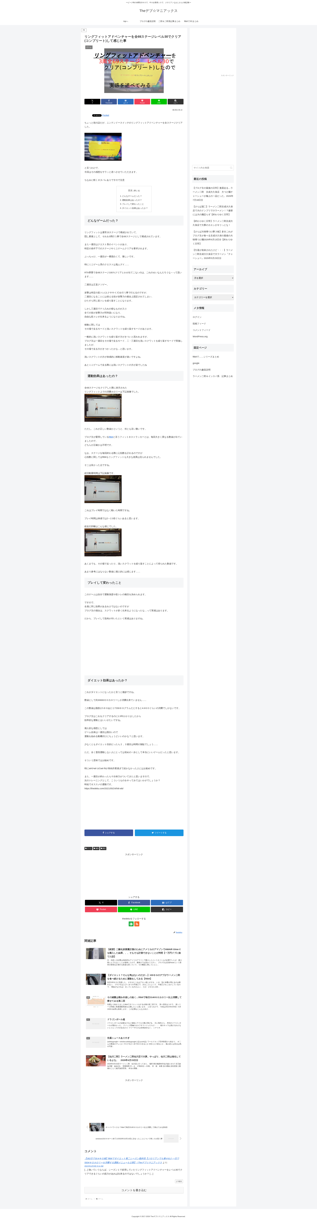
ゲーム (89, 848)
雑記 (104, 848)
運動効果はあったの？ (132, 200)
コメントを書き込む (134, 1190)
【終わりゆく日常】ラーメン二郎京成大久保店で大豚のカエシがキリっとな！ (213, 223)
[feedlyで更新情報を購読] (131, 923)
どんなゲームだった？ (132, 196)
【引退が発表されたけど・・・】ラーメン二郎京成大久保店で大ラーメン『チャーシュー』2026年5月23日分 (213, 254)
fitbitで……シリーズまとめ (206, 356)
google (196, 363)
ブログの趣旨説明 (202, 370)
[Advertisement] (134, 646)
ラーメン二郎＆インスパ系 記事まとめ (213, 376)
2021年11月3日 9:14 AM (93, 1166)
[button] (176, 101)
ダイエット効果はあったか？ (135, 208)
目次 (130, 190)
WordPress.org (200, 336)
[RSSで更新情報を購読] (136, 923)
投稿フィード (199, 323)
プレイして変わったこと (133, 204)
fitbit (111, 437)
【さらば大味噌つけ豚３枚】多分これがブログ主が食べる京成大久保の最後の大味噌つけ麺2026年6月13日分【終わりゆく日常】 (213, 237)
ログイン (197, 317)
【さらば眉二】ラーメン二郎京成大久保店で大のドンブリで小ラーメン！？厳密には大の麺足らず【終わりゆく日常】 (213, 210)
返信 (180, 1181)
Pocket (105, 115)
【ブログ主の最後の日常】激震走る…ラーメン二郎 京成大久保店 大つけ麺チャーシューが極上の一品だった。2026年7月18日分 (213, 194)
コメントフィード (202, 330)
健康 (97, 848)
